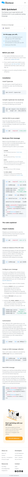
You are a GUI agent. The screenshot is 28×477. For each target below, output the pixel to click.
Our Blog (4, 466)
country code (19, 175)
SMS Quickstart (18, 455)
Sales (16, 466)
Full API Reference (14, 438)
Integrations (4, 470)
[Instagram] (22, 471)
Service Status (18, 459)
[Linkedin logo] (20, 471)
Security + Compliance (7, 457)
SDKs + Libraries (18, 457)
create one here (15, 59)
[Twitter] (18, 471)
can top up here (15, 64)
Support (17, 468)
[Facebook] (15, 471)
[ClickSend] (7, 3)
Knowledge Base (6, 468)
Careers (3, 455)
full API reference (7, 280)
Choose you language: (8, 25)
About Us (4, 453)
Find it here (19, 152)
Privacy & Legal (5, 459)
